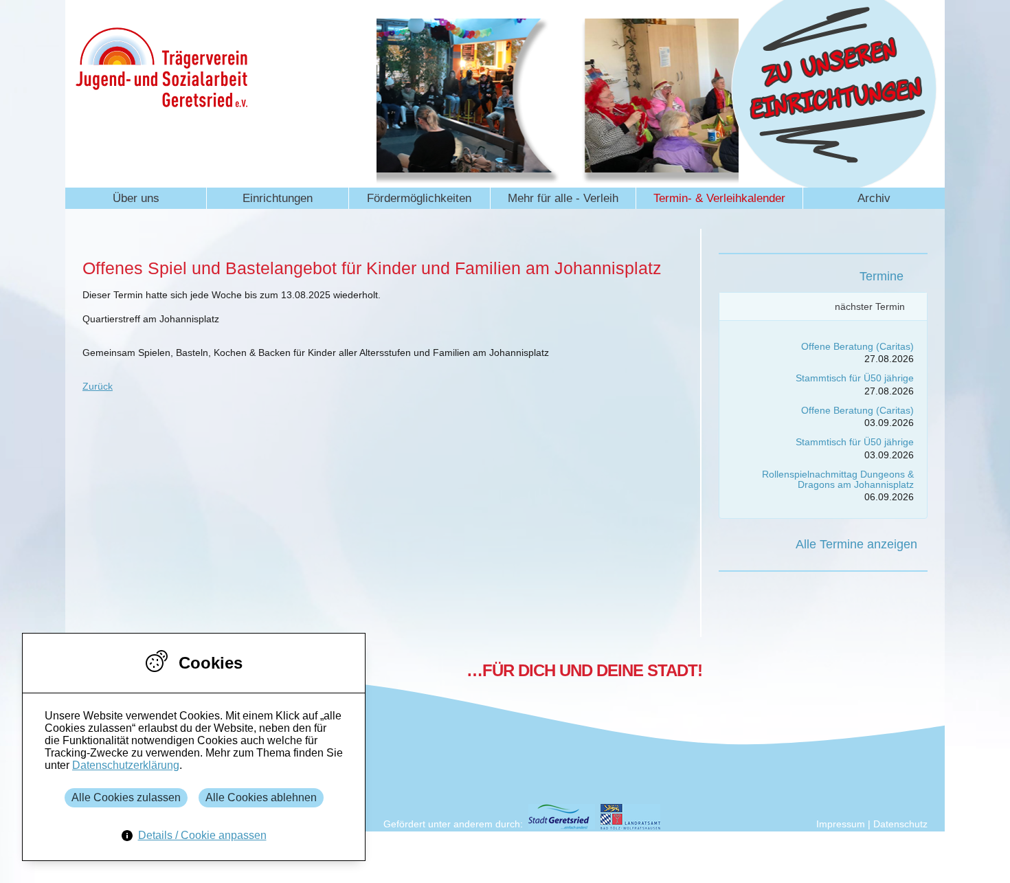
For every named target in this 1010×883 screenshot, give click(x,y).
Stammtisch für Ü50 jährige (855, 377)
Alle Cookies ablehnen (261, 797)
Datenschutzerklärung (125, 765)
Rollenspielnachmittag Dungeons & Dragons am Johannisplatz (838, 479)
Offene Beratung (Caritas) (857, 346)
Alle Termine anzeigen (856, 544)
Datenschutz (900, 823)
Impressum (840, 823)
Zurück (97, 386)
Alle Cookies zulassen (126, 797)
